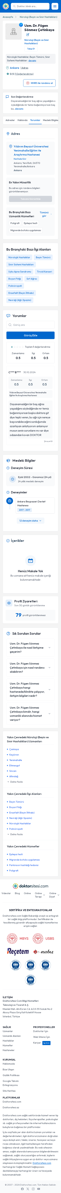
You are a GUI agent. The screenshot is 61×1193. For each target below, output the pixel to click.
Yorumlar (35, 120)
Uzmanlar (8, 1031)
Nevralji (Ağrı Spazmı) (19, 300)
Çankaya (14, 749)
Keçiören (14, 754)
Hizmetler (8, 1045)
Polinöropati (15, 285)
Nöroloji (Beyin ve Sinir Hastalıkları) (38, 16)
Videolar (6, 893)
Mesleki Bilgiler (51, 120)
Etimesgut (14, 765)
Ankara (14, 67)
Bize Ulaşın (8, 1069)
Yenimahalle (15, 760)
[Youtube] (38, 1189)
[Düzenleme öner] (27, 34)
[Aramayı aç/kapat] (10, 325)
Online (27, 893)
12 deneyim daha (28, 520)
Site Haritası (9, 1090)
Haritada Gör (20, 159)
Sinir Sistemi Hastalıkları (21, 264)
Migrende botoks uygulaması (24, 859)
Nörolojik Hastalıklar (19, 257)
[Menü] (55, 6)
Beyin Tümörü (43, 257)
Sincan (12, 770)
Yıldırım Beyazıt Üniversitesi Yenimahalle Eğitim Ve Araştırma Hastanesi (31, 150)
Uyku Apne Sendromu (19, 271)
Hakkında (22, 120)
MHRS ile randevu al (42, 83)
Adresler (10, 120)
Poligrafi (13, 870)
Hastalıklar (8, 1040)
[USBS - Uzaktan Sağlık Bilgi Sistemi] (43, 938)
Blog (17, 893)
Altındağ (13, 776)
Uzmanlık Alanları (12, 1035)
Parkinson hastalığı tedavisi (23, 865)
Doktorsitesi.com (12, 1101)
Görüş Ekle (30, 335)
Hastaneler (9, 1050)
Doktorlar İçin (40, 1031)
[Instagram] (33, 1189)
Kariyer (41, 1042)
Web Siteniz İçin (41, 1036)
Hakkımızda (9, 1063)
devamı (32, 60)
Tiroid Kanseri (44, 271)
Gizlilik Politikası (11, 1075)
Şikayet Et (48, 441)
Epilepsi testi (16, 854)
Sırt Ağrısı (32, 278)
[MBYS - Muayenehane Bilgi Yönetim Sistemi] (17, 938)
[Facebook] (22, 1189)
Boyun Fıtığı (14, 278)
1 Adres (24, 67)
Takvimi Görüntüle (30, 198)
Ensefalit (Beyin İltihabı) (21, 292)
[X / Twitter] (27, 1189)
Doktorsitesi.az (11, 1107)
